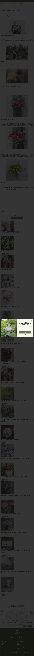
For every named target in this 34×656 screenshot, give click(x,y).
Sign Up (25, 332)
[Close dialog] (32, 320)
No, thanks (25, 334)
